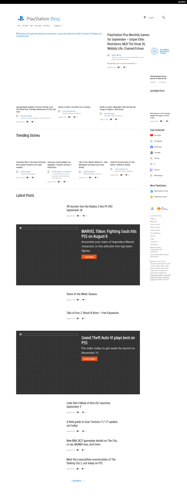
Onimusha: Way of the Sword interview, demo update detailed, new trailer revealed (31, 164)
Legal (152, 239)
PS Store (38, 26)
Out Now (89, 256)
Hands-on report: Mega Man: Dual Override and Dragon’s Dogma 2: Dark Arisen (117, 108)
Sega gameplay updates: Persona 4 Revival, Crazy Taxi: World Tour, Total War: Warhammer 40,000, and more (36, 109)
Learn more (89, 358)
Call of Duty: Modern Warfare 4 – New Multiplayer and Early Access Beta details (93, 164)
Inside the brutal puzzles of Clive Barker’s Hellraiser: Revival (122, 163)
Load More (77, 480)
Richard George (26, 116)
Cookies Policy (155, 230)
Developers (154, 244)
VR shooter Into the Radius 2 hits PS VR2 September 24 (89, 208)
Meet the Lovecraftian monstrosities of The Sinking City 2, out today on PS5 (91, 461)
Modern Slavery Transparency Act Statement (156, 249)
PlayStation (43, 18)
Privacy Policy (155, 227)
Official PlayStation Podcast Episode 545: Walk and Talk (158, 77)
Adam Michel (116, 55)
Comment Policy (156, 216)
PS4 (31, 26)
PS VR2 (25, 26)
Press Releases (155, 233)
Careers (153, 236)
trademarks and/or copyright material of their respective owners (160, 277)
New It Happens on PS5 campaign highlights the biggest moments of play (160, 115)
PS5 (19, 26)
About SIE (153, 222)
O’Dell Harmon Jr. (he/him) (61, 172)
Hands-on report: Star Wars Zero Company (74, 107)
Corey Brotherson (69, 111)
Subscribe (153, 82)
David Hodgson (89, 172)
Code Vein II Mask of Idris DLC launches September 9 (88, 404)
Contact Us (154, 242)
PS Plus (46, 26)
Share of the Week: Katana (82, 294)
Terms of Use (155, 224)
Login (151, 17)
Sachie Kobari (25, 172)
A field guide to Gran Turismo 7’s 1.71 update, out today (92, 423)
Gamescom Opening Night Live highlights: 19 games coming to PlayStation (59, 164)
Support (153, 219)
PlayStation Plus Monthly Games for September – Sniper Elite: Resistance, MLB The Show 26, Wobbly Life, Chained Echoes (128, 41)
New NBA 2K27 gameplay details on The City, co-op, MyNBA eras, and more (92, 442)
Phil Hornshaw (109, 113)
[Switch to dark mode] (144, 17)
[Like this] (124, 67)
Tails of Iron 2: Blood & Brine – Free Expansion (93, 313)
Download (163, 82)
